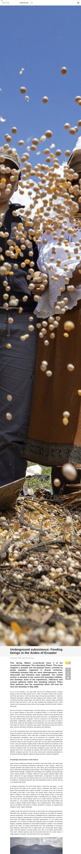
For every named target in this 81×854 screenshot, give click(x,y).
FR (69, 663)
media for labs (24, 2)
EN (66, 663)
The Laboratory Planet (41, 665)
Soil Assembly (47, 677)
